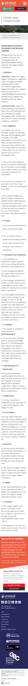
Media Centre (5, 616)
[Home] (8, 3)
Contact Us (4, 619)
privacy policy (22, 562)
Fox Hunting (5, 624)
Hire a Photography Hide (13, 35)
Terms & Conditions (12, 678)
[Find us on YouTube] (9, 602)
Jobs (2, 611)
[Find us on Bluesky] (6, 602)
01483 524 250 (7, 606)
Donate (20, 8)
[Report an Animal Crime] (7, 8)
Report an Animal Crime (8, 629)
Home (4, 35)
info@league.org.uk (8, 334)
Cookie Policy (4, 678)
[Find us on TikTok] (2, 602)
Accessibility (5, 614)
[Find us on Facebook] (13, 602)
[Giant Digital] (14, 683)
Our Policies (5, 621)
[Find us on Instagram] (19, 602)
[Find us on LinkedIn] (16, 602)
